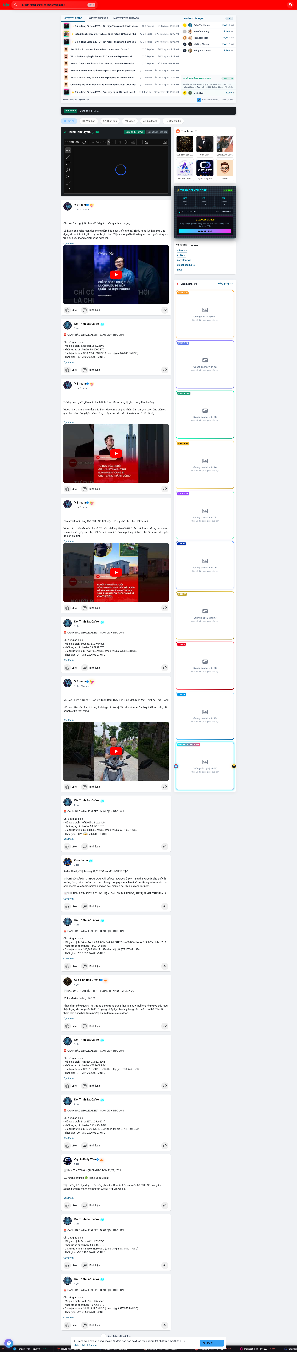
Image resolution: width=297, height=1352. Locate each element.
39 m (76, 328)
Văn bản (90, 121)
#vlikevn (181, 255)
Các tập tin (175, 121)
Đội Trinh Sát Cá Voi (87, 323)
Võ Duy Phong (201, 44)
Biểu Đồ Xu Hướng (134, 132)
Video (131, 121)
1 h (75, 388)
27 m (76, 209)
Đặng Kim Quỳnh (202, 50)
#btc (179, 269)
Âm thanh (151, 121)
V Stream (80, 204)
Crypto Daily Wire (85, 1159)
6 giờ (76, 1104)
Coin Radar (81, 860)
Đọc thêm (68, 243)
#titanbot (182, 250)
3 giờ (76, 805)
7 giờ (76, 1224)
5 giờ (76, 1044)
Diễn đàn (85, 99)
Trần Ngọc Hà (201, 38)
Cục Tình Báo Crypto (87, 980)
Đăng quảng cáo (225, 283)
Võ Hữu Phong (201, 31)
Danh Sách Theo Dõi (157, 132)
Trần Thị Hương (202, 25)
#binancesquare (186, 265)
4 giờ (76, 925)
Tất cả (70, 121)
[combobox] (54, 4)
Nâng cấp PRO (205, 231)
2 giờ (76, 626)
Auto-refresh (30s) (210, 99)
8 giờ (76, 1283)
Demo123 (199, 93)
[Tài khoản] (290, 5)
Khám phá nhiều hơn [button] (85, 1345)
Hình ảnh (112, 121)
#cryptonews (184, 260)
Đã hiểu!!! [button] (208, 1343)
